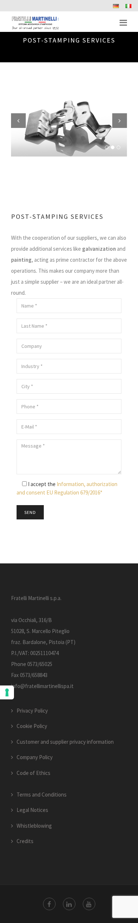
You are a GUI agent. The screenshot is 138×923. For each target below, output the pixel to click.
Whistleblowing (34, 825)
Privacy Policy (32, 710)
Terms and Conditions (42, 794)
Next (119, 120)
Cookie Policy (32, 725)
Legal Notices (32, 809)
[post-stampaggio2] (69, 127)
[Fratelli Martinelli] (35, 23)
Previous (18, 120)
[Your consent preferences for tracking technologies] (7, 692)
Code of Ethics (33, 772)
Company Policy (35, 757)
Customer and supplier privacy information (65, 741)
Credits (25, 841)
